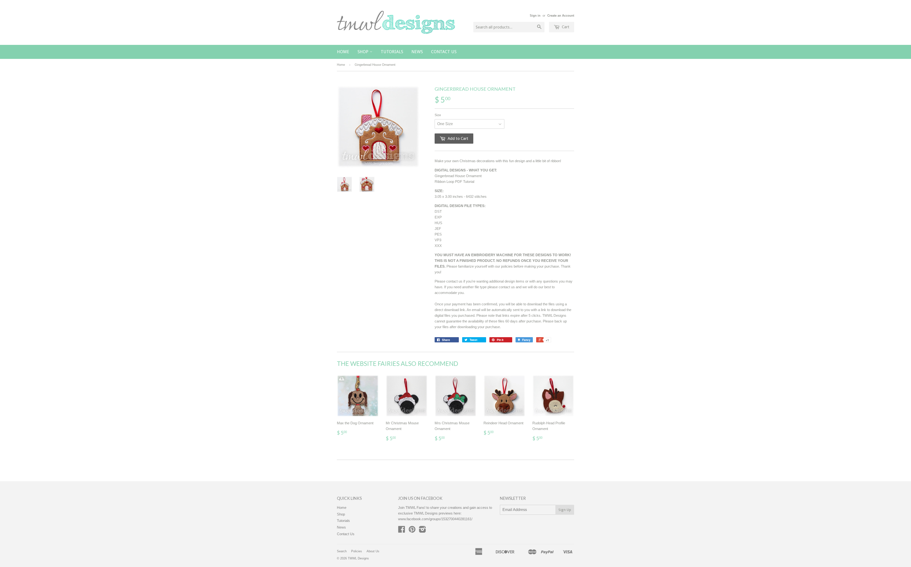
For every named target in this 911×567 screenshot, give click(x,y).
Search (342, 551)
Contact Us (443, 51)
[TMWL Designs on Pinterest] (412, 531)
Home (343, 51)
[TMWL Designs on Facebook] (401, 531)
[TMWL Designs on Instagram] (422, 531)
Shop (364, 51)
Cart (565, 26)
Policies (356, 551)
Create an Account (560, 15)
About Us (373, 551)
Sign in (535, 15)
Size (438, 115)
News (417, 51)
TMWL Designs (358, 558)
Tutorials (392, 51)
